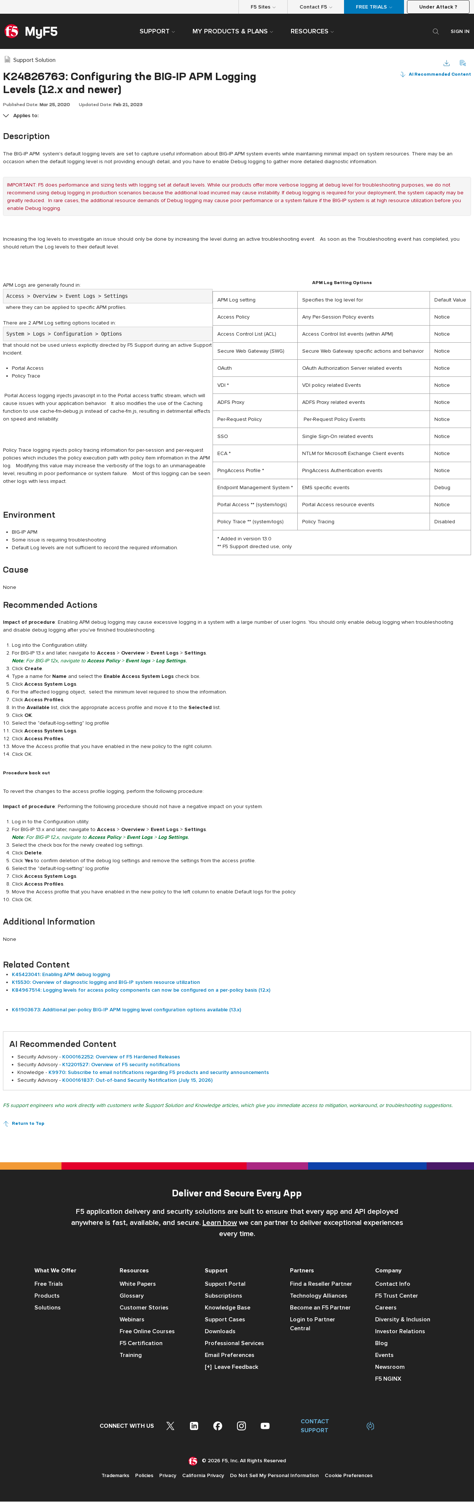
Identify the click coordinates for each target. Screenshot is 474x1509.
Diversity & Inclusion (402, 1319)
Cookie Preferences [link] (349, 1475)
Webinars (132, 1319)
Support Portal (225, 1284)
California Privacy (203, 1475)
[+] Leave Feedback (231, 1367)
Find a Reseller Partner (321, 1284)
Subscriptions (223, 1295)
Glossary (132, 1295)
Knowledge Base (227, 1307)
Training (131, 1355)
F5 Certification (141, 1343)
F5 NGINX (388, 1379)
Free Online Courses (147, 1331)
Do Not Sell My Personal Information (274, 1475)
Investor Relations (400, 1331)
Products (47, 1295)
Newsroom (390, 1367)
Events (384, 1355)
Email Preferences (229, 1355)
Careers (386, 1307)
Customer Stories (144, 1307)
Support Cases (225, 1319)
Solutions (47, 1307)
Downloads (220, 1331)
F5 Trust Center (396, 1295)
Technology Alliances (318, 1295)
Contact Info (392, 1284)
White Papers (138, 1284)
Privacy (167, 1475)
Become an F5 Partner (320, 1307)
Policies (144, 1475)
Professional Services (234, 1343)
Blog (381, 1343)
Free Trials (48, 1284)
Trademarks (115, 1475)
